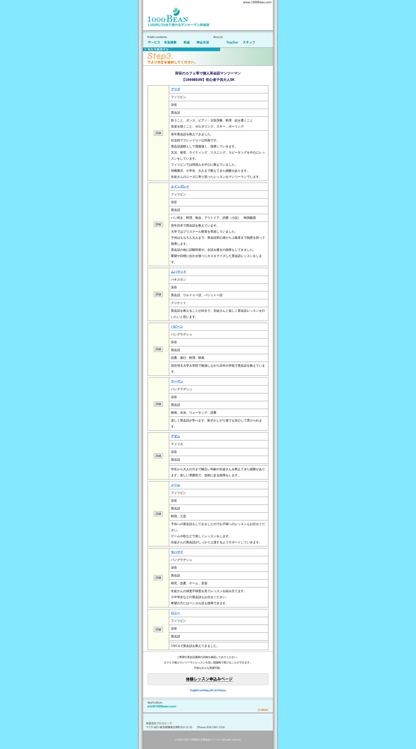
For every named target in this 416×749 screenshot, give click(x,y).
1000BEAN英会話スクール (205, 739)
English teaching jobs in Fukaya (208, 690)
